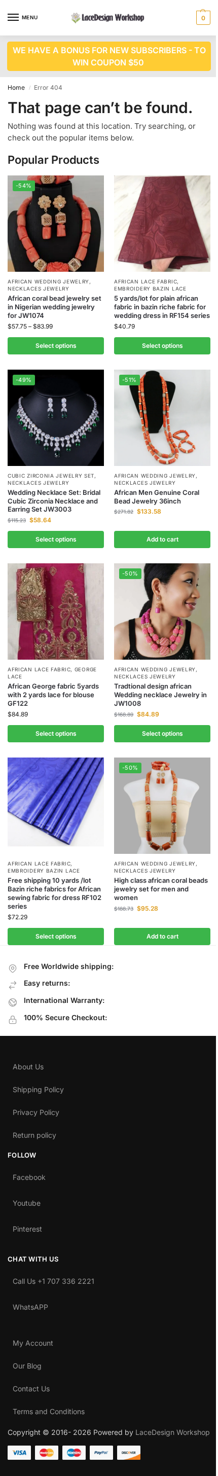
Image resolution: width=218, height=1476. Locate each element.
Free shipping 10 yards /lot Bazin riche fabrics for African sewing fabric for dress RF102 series (54, 893)
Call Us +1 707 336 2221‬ (53, 1279)
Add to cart (162, 539)
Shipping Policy (38, 1087)
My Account (33, 1341)
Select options (56, 345)
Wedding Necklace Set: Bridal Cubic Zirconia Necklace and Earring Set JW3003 (54, 501)
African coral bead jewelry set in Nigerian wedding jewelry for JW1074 (54, 306)
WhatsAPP (30, 1305)
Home (16, 87)
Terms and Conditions (49, 1409)
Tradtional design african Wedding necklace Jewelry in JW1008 (160, 694)
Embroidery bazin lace (150, 288)
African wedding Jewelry (48, 281)
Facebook (29, 1175)
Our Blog (27, 1363)
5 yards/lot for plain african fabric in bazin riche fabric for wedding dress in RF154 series (162, 306)
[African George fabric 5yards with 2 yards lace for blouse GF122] (56, 611)
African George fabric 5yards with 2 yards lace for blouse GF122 (53, 694)
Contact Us (31, 1386)
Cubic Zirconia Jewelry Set (51, 476)
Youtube (27, 1201)
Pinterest (27, 1227)
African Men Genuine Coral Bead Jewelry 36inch (156, 496)
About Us (28, 1064)
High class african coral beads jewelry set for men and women (161, 889)
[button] (202, 18)
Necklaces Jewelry (38, 288)
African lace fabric (145, 281)
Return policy (34, 1133)
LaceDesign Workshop (172, 1432)
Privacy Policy (36, 1110)
